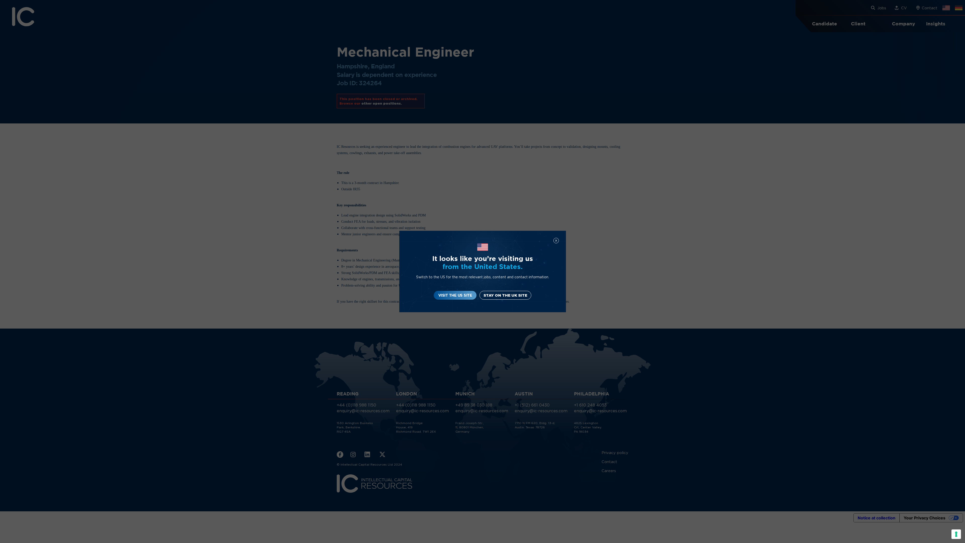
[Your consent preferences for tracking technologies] (956, 534)
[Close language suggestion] (556, 240)
